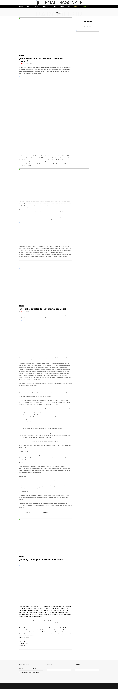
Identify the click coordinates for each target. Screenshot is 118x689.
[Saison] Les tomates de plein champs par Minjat (42, 308)
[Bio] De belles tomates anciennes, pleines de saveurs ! (41, 59)
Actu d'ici (22, 305)
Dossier (21, 6)
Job (69, 6)
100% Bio (76, 6)
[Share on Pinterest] (66, 512)
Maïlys (22, 311)
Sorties (62, 6)
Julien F (22, 562)
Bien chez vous (45, 6)
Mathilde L (23, 63)
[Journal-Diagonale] (59, 2)
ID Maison (85, 6)
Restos (29, 6)
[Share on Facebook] (61, 512)
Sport (36, 6)
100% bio (21, 55)
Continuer (45, 261)
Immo (55, 6)
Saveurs (21, 556)
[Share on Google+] (64, 512)
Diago (85, 26)
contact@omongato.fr (24, 643)
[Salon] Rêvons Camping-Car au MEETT (27, 668)
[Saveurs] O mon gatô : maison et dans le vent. (41, 559)
